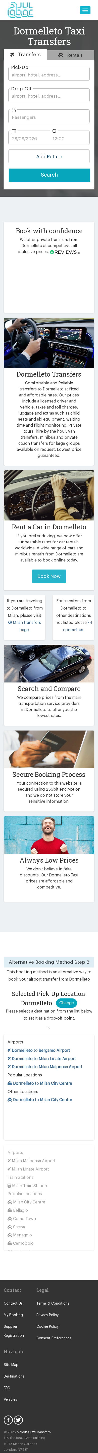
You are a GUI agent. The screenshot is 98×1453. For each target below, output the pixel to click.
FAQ (7, 1388)
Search (49, 175)
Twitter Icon (18, 1420)
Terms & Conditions (52, 1303)
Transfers (29, 54)
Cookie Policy (47, 1326)
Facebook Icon (8, 1420)
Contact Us (13, 1303)
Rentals (74, 55)
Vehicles (10, 1399)
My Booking (13, 1315)
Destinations (14, 1376)
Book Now (49, 576)
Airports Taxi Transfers (34, 1432)
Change (66, 1003)
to (41, 1050)
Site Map (11, 1365)
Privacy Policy (47, 1315)
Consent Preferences (53, 1338)
